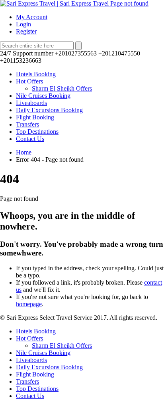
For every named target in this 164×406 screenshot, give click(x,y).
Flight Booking (35, 117)
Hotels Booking (36, 74)
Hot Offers (29, 81)
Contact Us (30, 138)
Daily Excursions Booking (49, 110)
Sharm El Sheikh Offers (62, 88)
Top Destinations (37, 131)
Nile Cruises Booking (43, 95)
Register (26, 31)
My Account (31, 17)
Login (23, 24)
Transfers (27, 124)
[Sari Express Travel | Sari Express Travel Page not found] (74, 3)
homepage (29, 304)
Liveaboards (31, 102)
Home (23, 152)
